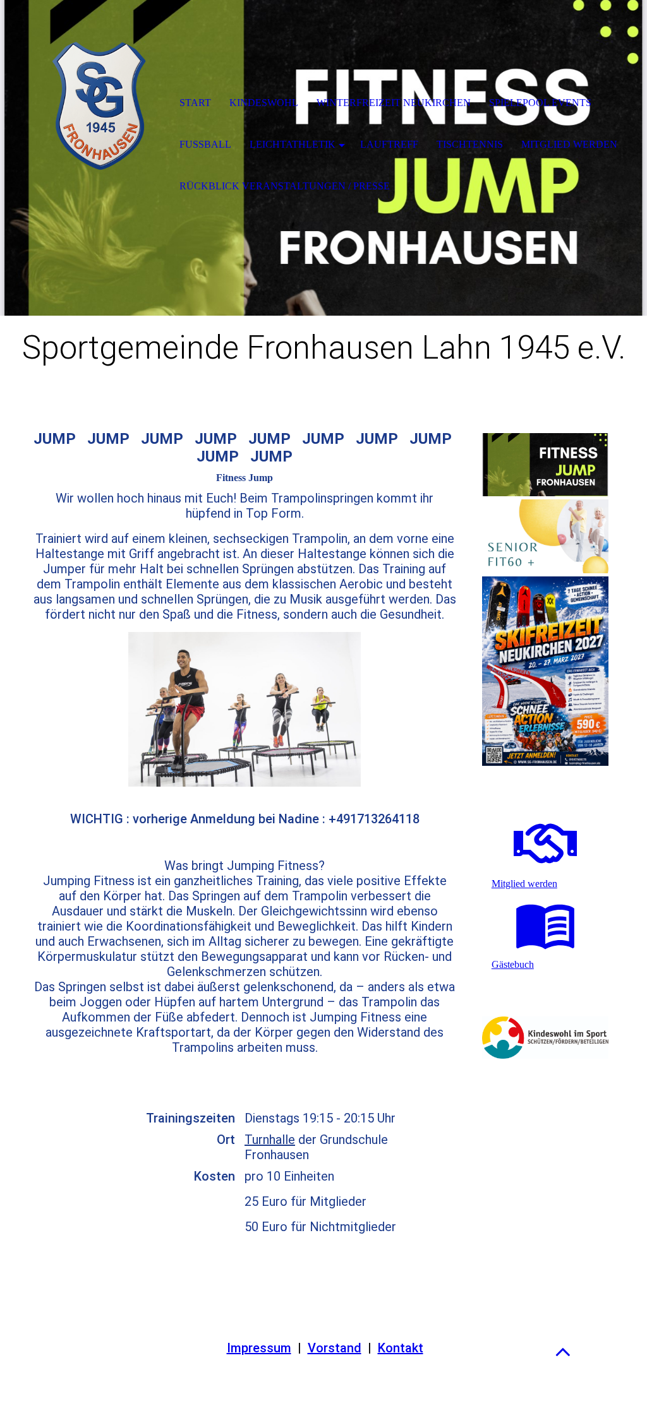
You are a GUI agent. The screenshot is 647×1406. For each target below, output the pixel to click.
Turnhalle (270, 1139)
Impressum (259, 1347)
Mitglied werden (569, 144)
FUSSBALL (205, 144)
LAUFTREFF (389, 144)
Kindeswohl (263, 102)
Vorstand (334, 1347)
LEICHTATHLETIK (293, 144)
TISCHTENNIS (470, 144)
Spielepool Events (540, 102)
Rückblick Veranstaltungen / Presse (284, 186)
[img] (98, 104)
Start (195, 102)
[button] (563, 1351)
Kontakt (400, 1347)
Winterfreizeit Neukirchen (394, 102)
